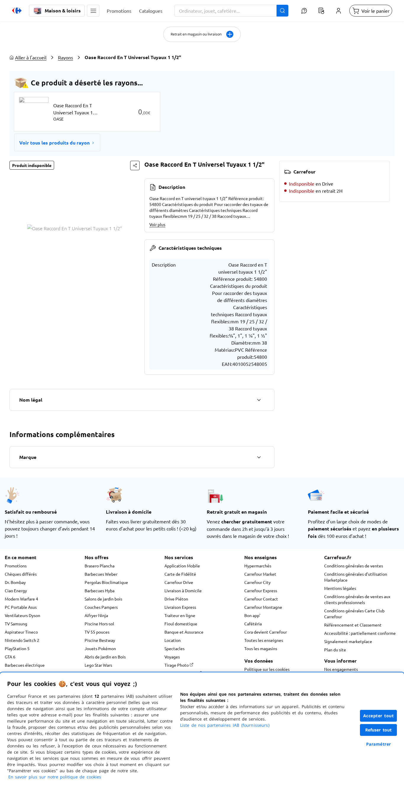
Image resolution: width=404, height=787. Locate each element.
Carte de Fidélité (180, 574)
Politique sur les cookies (267, 669)
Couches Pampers (101, 607)
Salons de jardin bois (103, 598)
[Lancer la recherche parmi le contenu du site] (282, 10)
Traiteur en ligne (179, 615)
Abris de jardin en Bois (105, 656)
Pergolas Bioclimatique (106, 582)
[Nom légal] (259, 400)
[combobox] (231, 11)
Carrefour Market (260, 574)
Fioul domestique (180, 623)
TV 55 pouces (97, 632)
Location (172, 640)
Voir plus (157, 224)
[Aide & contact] (304, 11)
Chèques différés (21, 574)
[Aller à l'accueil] (17, 11)
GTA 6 (10, 656)
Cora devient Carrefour (265, 632)
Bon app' (252, 615)
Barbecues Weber (101, 574)
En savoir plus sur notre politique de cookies (54, 777)
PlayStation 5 (17, 648)
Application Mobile (182, 565)
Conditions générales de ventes (353, 565)
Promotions (16, 565)
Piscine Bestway (100, 640)
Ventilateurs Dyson (22, 615)
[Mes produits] (321, 11)
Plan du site (335, 649)
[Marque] (259, 457)
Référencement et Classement (353, 624)
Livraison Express (180, 607)
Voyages (172, 656)
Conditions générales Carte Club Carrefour (354, 613)
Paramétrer (378, 744)
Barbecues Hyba (99, 590)
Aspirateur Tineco (21, 632)
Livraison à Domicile (183, 590)
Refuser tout (378, 730)
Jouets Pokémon (100, 648)
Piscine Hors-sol (99, 623)
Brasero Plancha (99, 565)
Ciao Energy (16, 590)
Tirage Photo (177, 665)
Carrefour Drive (178, 582)
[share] (135, 165)
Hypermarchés (257, 565)
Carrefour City (257, 582)
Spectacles (174, 648)
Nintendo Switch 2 (22, 640)
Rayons (65, 57)
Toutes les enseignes (263, 640)
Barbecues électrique (25, 665)
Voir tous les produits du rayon (54, 142)
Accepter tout (378, 715)
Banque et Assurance (183, 632)
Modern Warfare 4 (21, 598)
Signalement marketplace (348, 641)
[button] (93, 11)
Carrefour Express (260, 590)
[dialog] (202, 729)
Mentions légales (340, 588)
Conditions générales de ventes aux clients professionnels (357, 599)
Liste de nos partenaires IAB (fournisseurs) (224, 725)
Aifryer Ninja (96, 615)
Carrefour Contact (261, 598)
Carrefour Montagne (263, 607)
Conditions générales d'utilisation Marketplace (355, 576)
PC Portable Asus (21, 607)
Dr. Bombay (15, 582)
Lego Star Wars (98, 665)
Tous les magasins (260, 648)
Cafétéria (253, 623)
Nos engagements (341, 669)
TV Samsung (16, 623)
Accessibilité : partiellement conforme (360, 633)
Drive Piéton (176, 598)
